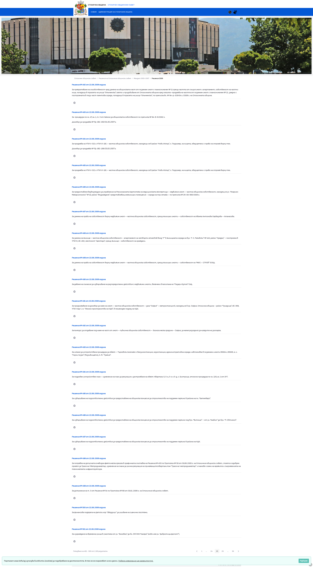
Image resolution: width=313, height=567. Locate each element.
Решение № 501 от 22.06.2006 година (88, 529)
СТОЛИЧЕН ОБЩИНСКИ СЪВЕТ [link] (121, 5)
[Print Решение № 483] (74, 129)
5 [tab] (290, 68)
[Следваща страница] (238, 551)
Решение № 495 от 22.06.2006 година (89, 393)
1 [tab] (280, 68)
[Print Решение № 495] (74, 406)
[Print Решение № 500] (74, 520)
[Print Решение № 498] (74, 476)
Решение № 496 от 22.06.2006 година (89, 415)
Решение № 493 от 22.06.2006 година (89, 347)
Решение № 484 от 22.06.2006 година (89, 138)
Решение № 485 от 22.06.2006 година (89, 165)
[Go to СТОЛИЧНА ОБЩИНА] (80, 8)
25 (217, 551)
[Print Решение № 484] (74, 156)
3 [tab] (285, 68)
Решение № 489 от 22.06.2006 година (89, 257)
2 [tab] (282, 68)
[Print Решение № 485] (74, 178)
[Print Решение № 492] (74, 338)
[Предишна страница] (197, 551)
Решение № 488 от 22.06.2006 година (89, 233)
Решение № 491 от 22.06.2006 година (89, 301)
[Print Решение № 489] (74, 270)
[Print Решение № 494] (74, 384)
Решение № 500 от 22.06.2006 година (89, 507)
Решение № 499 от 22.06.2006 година (89, 486)
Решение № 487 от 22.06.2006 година (89, 211)
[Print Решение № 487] (74, 224)
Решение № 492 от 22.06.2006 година (89, 325)
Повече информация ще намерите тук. (135, 561)
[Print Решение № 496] (74, 427)
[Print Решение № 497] (74, 449)
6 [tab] (292, 68)
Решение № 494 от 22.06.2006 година (89, 372)
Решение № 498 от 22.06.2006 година (89, 458)
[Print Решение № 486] (74, 202)
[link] (230, 12)
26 (223, 551)
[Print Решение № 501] (74, 541)
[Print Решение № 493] (74, 362)
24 (212, 551)
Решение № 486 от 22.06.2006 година (89, 187)
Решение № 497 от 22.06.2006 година (89, 436)
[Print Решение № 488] (74, 248)
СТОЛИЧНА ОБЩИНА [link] (97, 5)
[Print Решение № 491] (74, 316)
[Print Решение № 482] (74, 103)
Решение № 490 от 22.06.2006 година (89, 279)
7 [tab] (294, 68)
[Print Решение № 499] (74, 498)
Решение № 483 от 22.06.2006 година (89, 112)
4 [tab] (287, 68)
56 (233, 551)
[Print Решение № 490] (74, 292)
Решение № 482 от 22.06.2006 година (89, 84)
